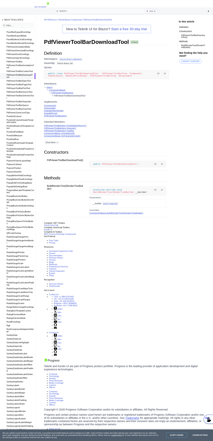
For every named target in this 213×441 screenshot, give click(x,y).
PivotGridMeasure (14, 136)
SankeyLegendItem (15, 415)
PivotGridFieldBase (15, 132)
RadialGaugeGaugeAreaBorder (20, 241)
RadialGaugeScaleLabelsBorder (20, 272)
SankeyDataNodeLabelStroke (20, 374)
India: (64, 301)
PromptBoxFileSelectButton (19, 212)
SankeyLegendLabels (16, 419)
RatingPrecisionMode (16, 314)
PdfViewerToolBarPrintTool (18, 88)
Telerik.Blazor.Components (70, 20)
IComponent (50, 105)
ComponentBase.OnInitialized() (59, 133)
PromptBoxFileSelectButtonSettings (20, 216)
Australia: (65, 306)
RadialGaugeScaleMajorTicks (20, 289)
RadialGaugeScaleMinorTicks (20, 292)
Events (52, 273)
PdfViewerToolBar (14, 62)
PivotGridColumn (14, 116)
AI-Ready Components (66, 234)
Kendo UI (48, 230)
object (49, 87)
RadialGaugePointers (16, 260)
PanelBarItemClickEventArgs (19, 39)
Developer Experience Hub (61, 251)
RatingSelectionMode (16, 318)
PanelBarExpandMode (17, 36)
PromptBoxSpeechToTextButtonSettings (20, 228)
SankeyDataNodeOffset (17, 378)
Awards (52, 378)
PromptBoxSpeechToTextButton (20, 222)
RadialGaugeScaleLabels (18, 267)
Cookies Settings (200, 435)
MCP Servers (50, 234)
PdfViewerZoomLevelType (18, 113)
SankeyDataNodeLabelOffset (19, 365)
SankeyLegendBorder (16, 411)
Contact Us (54, 294)
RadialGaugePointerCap (17, 256)
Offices (52, 387)
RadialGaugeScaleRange (18, 296)
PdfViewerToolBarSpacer (18, 105)
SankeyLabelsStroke (16, 404)
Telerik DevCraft (51, 225)
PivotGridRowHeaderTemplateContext (20, 144)
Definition (53, 53)
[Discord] (55, 328)
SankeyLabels (13, 385)
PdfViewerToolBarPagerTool (19, 85)
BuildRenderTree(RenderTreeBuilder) (193, 46)
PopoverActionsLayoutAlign (19, 161)
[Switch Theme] (209, 11)
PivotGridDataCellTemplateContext (20, 127)
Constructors (56, 152)
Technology (54, 376)
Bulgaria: (65, 303)
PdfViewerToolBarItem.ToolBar (59, 131)
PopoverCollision (14, 164)
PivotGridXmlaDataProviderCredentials (20, 150)
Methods (52, 177)
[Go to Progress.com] (52, 361)
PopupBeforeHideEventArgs (19, 175)
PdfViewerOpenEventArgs (18, 58)
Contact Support (190, 61)
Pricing (52, 243)
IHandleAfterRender (54, 111)
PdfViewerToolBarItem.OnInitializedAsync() (65, 125)
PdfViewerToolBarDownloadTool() (65, 160)
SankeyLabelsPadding (17, 400)
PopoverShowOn (14, 172)
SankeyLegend (13, 408)
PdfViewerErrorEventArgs (18, 54)
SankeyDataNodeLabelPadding (20, 369)
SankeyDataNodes (15, 382)
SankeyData (12, 335)
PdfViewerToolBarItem (62, 93)
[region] (106, 435)
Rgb (8, 325)
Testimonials (54, 286)
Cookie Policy (116, 435)
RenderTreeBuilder (110, 203)
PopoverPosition (14, 168)
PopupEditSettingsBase (17, 187)
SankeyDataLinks (14, 346)
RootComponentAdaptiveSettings (20, 330)
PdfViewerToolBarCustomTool (20, 71)
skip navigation (40, 7)
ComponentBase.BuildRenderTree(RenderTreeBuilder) (116, 213)
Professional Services (58, 267)
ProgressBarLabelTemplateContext (20, 191)
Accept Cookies (176, 435)
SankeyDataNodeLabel (17, 354)
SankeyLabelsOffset (15, 396)
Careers (52, 385)
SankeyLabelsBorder (16, 389)
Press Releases (56, 381)
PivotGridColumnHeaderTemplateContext (20, 121)
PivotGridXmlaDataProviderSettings (20, 156)
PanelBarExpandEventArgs (19, 32)
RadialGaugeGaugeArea (17, 237)
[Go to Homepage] (48, 7)
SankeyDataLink (14, 339)
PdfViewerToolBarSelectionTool (20, 97)
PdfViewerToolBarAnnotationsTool (20, 66)
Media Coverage (56, 383)
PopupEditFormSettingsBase (19, 183)
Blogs (51, 262)
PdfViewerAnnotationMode (18, 47)
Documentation (55, 255)
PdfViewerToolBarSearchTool (19, 92)
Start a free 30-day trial (129, 29)
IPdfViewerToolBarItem (55, 116)
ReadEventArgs (13, 322)
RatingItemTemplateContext (19, 311)
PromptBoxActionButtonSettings (20, 207)
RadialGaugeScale (15, 263)
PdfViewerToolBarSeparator (19, 102)
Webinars (53, 264)
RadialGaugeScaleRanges (18, 300)
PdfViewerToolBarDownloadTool (20, 76)
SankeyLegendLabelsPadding (20, 426)
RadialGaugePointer (16, 252)
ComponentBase (57, 90)
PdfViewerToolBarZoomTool (19, 109)
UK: (64, 299)
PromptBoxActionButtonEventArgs (20, 201)
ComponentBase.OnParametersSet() (62, 136)
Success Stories (56, 284)
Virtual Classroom (57, 271)
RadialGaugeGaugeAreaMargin (20, 247)
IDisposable (50, 108)
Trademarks (132, 417)
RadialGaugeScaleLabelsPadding (20, 284)
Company (53, 374)
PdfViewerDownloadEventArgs (20, 51)
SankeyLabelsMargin (16, 393)
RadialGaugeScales (15, 303)
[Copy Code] (164, 73)
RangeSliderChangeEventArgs (20, 307)
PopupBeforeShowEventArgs (19, 179)
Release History (56, 258)
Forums (52, 260)
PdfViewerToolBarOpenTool (19, 81)
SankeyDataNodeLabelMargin (20, 361)
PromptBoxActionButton (17, 196)
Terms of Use (54, 429)
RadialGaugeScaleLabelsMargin (20, 278)
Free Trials (53, 240)
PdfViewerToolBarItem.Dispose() (60, 128)
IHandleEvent (50, 113)
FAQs (51, 275)
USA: (64, 297)
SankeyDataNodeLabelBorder (20, 357)
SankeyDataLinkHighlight (18, 342)
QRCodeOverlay (14, 233)
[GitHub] (55, 325)
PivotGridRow (13, 139)
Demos (52, 253)
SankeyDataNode (14, 350)
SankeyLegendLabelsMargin (19, 422)
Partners (52, 269)
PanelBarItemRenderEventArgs (20, 43)
